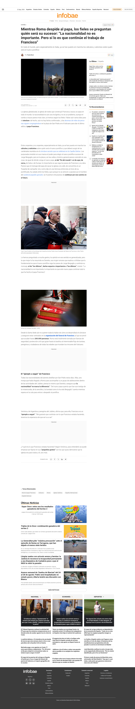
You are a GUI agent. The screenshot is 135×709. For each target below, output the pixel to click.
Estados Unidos (37, 9)
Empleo (68, 675)
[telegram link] (30, 683)
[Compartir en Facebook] (69, 105)
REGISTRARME (117, 9)
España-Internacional (71, 493)
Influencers (72, 21)
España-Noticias (26, 496)
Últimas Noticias (86, 9)
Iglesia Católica (58, 493)
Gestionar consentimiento (106, 678)
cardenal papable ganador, (33, 175)
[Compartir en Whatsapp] (65, 105)
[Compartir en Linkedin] (76, 105)
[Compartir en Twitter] (72, 105)
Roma (48, 493)
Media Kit (87, 685)
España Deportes (97, 9)
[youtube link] (26, 683)
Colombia (46, 9)
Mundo (78, 9)
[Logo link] (67, 15)
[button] (2, 9)
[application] (54, 77)
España (52, 9)
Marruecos (78, 21)
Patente (84, 21)
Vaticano (41, 493)
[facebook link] (26, 680)
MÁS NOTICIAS (53, 590)
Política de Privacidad (106, 675)
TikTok (56, 21)
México (58, 9)
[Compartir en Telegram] (80, 105)
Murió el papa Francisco (28, 493)
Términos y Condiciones (106, 673)
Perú (63, 9)
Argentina (29, 9)
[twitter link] (30, 680)
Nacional (106, 9)
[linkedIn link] (33, 683)
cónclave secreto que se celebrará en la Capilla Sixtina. (60, 151)
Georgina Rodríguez (63, 21)
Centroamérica (70, 9)
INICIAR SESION (128, 9)
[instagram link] (33, 680)
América (49, 673)
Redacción (68, 673)
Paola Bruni (30, 55)
